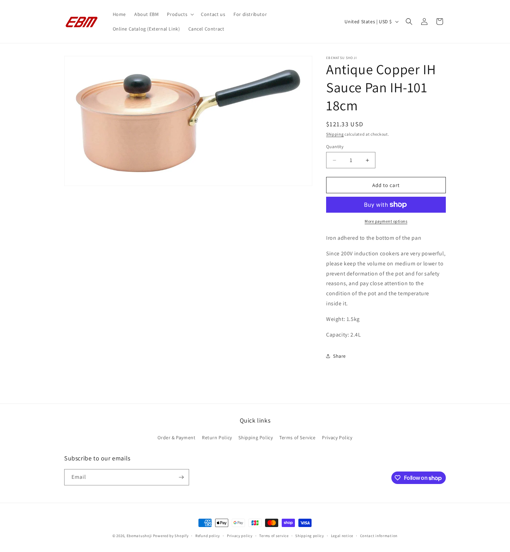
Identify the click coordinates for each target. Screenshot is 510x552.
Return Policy (217, 437)
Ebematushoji (139, 535)
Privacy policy (240, 535)
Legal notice (342, 535)
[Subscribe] (181, 477)
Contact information (379, 535)
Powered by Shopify (171, 535)
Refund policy (207, 535)
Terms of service (273, 535)
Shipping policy (309, 535)
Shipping (335, 134)
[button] (180, 14)
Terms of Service (297, 437)
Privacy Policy (337, 437)
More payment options (386, 221)
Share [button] (339, 356)
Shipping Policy (255, 437)
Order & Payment (176, 437)
